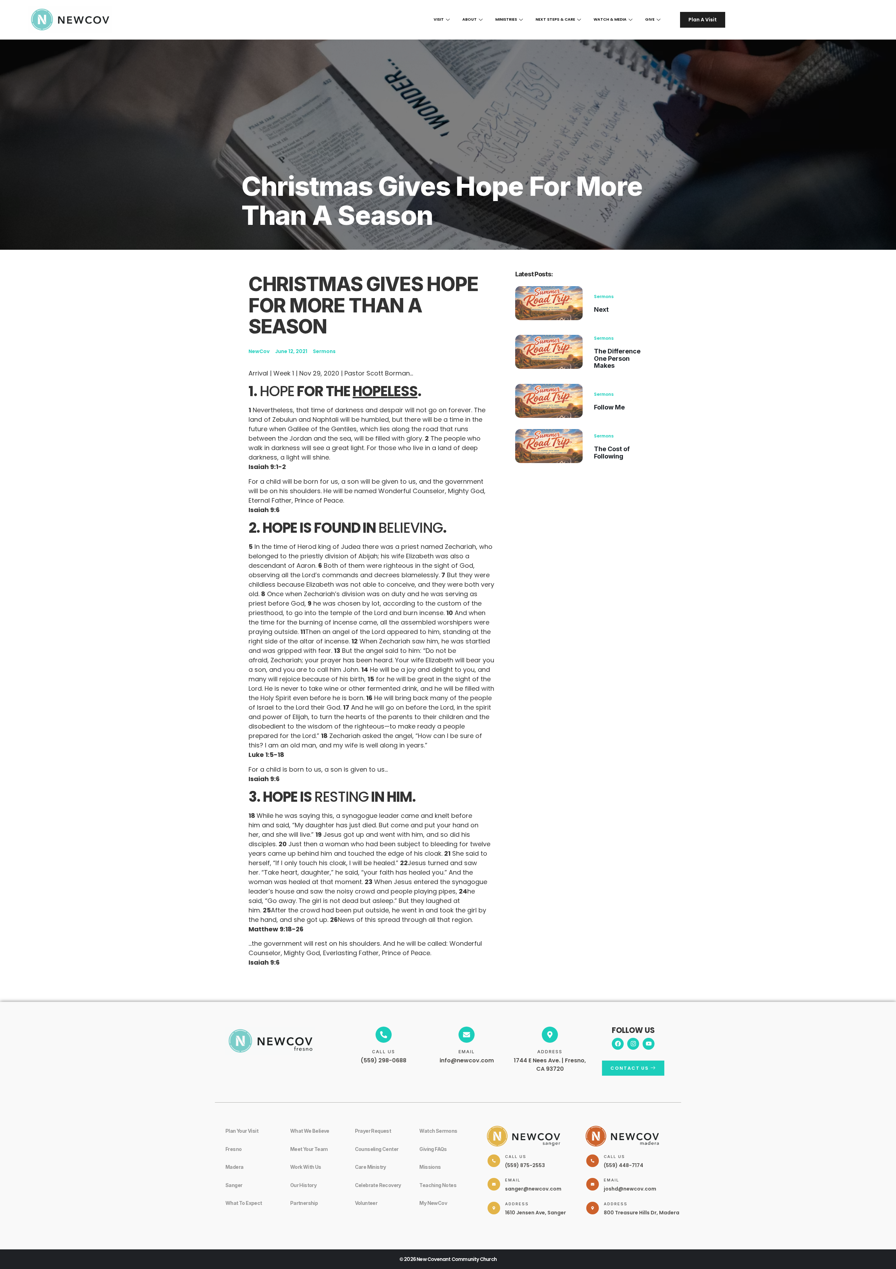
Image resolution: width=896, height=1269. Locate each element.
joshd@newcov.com (630, 1188)
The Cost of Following (612, 452)
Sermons (604, 296)
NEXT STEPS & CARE (555, 19)
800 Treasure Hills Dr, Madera (641, 1212)
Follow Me (609, 407)
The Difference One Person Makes (617, 358)
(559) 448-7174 (623, 1165)
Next (601, 309)
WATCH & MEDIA (610, 19)
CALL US (383, 1051)
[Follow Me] (549, 401)
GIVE (649, 19)
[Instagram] (633, 1044)
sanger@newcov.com (533, 1188)
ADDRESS (549, 1051)
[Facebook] (618, 1044)
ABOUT (469, 19)
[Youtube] (648, 1044)
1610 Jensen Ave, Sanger (535, 1212)
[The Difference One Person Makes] (549, 352)
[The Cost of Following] (549, 446)
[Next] (549, 303)
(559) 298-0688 (383, 1060)
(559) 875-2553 (525, 1165)
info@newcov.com (467, 1060)
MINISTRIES (506, 19)
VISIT (439, 19)
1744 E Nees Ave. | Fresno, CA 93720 (550, 1064)
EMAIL (466, 1051)
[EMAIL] (466, 1035)
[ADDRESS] (550, 1035)
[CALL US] (384, 1035)
